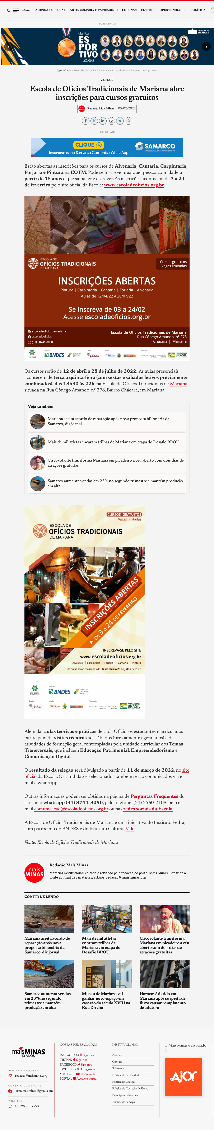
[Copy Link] (12, 192)
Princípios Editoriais (125, 1095)
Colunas (129, 10)
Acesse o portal (86, 1078)
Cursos (67, 70)
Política (198, 10)
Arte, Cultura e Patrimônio (94, 10)
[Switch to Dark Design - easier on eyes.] (8, 10)
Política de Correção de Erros (130, 1088)
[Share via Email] (111, 121)
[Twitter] (12, 153)
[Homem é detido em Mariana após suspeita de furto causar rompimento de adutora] (165, 974)
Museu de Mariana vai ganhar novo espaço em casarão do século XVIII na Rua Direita (106, 1001)
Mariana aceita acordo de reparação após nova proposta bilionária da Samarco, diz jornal (47, 945)
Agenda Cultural (50, 10)
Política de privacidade (126, 1075)
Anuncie (117, 1055)
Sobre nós (118, 1068)
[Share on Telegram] (120, 121)
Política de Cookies (123, 1082)
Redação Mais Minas (100, 108)
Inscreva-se (88, 1074)
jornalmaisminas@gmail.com (31, 1091)
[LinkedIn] (12, 163)
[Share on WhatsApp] (128, 121)
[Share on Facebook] (85, 121)
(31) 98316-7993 (27, 1106)
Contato (117, 1062)
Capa (59, 70)
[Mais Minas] (26, 10)
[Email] (12, 182)
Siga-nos (88, 1055)
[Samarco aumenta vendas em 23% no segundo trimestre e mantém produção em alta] (49, 974)
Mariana (178, 384)
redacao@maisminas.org (31, 1075)
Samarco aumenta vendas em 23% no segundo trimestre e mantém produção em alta (47, 1001)
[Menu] (16, 10)
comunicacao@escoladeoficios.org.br (71, 809)
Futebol (148, 10)
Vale (130, 829)
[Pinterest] (12, 173)
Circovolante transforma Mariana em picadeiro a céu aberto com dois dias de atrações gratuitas (164, 945)
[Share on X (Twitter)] (94, 121)
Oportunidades (173, 10)
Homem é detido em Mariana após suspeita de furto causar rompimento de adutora (163, 1001)
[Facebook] (12, 144)
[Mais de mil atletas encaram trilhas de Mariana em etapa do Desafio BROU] (107, 919)
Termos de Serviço (123, 1102)
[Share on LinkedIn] (103, 121)
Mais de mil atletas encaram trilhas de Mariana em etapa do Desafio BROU (101, 945)
